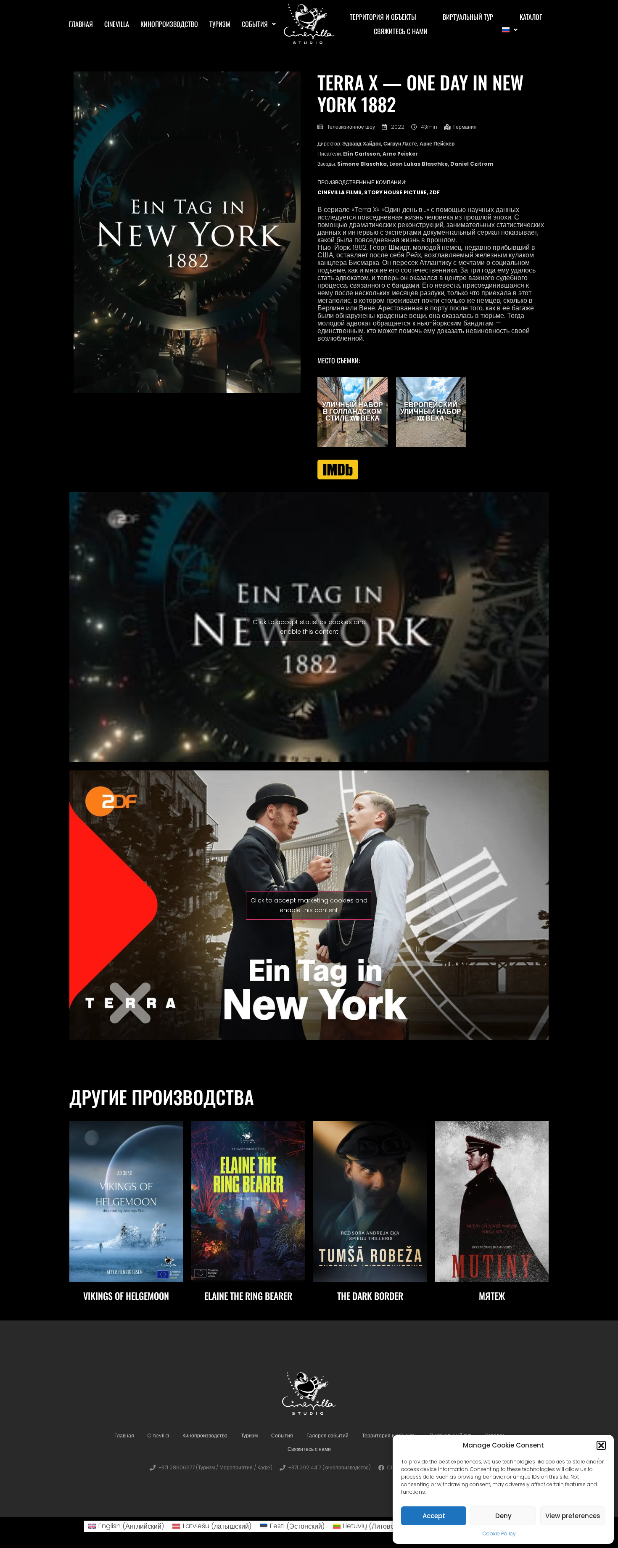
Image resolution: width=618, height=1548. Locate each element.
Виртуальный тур (468, 17)
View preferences (572, 1515)
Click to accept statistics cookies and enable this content (309, 627)
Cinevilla (116, 24)
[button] (601, 1445)
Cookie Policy (499, 1533)
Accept (434, 1515)
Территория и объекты (383, 17)
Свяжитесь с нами (401, 31)
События (255, 24)
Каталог (531, 17)
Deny (503, 1515)
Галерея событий (327, 1435)
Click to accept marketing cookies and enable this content (309, 905)
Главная (81, 24)
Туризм (219, 24)
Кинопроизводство (169, 24)
